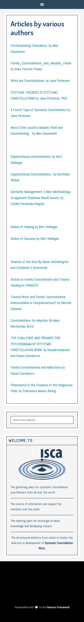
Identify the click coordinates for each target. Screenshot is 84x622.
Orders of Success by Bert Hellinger (35, 238)
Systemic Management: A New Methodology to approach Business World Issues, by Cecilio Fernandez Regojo (41, 197)
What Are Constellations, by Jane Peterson (40, 80)
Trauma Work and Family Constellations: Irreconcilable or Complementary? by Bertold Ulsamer (41, 302)
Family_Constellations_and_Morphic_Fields (41, 63)
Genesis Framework (58, 607)
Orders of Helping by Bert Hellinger (34, 226)
